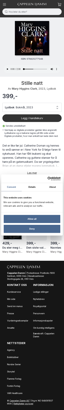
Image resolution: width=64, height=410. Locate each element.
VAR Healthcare (14, 393)
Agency (11, 350)
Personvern (39, 313)
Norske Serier (14, 364)
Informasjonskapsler (43, 320)
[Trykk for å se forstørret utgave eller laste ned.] (32, 38)
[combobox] (32, 11)
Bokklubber (13, 357)
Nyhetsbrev (39, 299)
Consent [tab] (11, 187)
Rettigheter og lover (23, 403)
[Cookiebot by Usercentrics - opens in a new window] (48, 179)
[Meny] (4, 4)
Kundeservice (14, 292)
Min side (11, 299)
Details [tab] (32, 187)
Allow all (32, 219)
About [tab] (52, 187)
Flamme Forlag (14, 378)
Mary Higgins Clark (24, 88)
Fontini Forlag (13, 386)
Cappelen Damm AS (19, 400)
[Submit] (5, 11)
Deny (32, 228)
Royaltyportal (39, 306)
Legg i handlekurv (32, 118)
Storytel (11, 371)
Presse (10, 313)
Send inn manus (15, 306)
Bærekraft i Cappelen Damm (43, 335)
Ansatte (10, 328)
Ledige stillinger (41, 292)
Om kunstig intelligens (43, 328)
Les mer (32, 172)
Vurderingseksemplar (17, 320)
